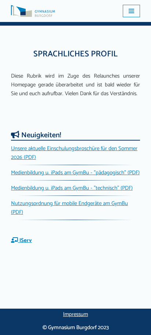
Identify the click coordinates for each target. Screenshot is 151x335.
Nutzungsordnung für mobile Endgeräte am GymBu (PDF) (69, 208)
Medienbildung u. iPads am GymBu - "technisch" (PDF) (72, 188)
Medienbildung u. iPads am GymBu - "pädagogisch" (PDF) (75, 172)
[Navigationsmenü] (131, 11)
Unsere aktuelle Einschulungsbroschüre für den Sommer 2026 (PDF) (74, 153)
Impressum (75, 314)
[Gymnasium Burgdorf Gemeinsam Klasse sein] (33, 11)
